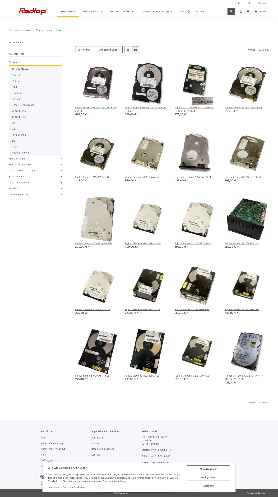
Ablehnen (208, 485)
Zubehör (13, 188)
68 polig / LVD (18, 110)
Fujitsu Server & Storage (22, 170)
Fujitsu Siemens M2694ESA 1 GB (92, 309)
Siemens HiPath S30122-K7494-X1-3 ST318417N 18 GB (244, 377)
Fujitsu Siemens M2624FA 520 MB (193, 243)
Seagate (17, 75)
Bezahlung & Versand (103, 448)
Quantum (18, 92)
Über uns (96, 443)
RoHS (44, 454)
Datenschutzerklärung (74, 487)
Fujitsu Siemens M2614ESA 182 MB (193, 177)
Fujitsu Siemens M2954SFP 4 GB (92, 375)
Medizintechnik (17, 158)
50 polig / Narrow (20, 69)
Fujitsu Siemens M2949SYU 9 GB (192, 309)
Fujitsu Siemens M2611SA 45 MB (142, 177)
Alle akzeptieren (208, 468)
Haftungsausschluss (52, 460)
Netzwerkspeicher (18, 194)
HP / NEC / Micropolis (24, 104)
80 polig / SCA (18, 116)
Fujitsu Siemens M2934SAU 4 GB (142, 309)
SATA (14, 146)
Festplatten (15, 62)
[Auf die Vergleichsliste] (114, 66)
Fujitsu (16, 81)
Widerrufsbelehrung (52, 443)
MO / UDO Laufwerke (20, 164)
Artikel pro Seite (108, 49)
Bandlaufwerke (17, 176)
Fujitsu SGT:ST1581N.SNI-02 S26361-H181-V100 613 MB (194, 109)
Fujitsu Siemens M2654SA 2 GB (241, 243)
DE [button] (249, 3)
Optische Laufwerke (19, 182)
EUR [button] (237, 3)
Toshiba (17, 98)
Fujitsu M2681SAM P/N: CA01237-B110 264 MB (95, 109)
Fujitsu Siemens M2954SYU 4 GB (192, 375)
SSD (13, 128)
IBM (15, 87)
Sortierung (84, 49)
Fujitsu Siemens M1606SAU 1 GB (92, 177)
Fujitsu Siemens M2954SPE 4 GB (142, 375)
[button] (241, 11)
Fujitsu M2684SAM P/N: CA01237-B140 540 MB (145, 109)
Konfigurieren (208, 477)
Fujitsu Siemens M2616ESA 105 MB (243, 177)
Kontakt (262, 3)
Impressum (53, 487)
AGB (43, 437)
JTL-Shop (261, 493)
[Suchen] (231, 11)
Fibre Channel (19, 134)
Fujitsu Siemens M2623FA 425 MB (143, 243)
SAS (13, 122)
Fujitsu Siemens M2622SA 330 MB (93, 243)
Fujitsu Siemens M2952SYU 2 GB (242, 309)
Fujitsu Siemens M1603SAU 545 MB (244, 107)
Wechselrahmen (20, 152)
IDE (13, 140)
